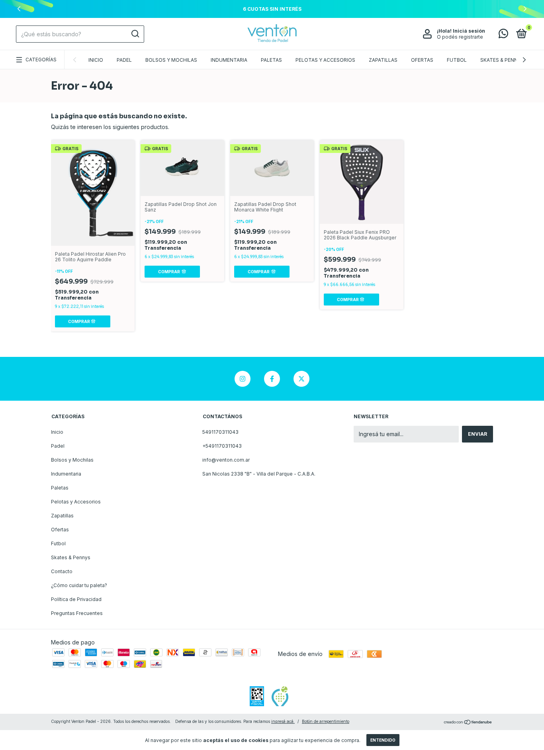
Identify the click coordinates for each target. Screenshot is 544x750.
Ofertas (422, 60)
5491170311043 (220, 432)
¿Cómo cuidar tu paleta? (79, 585)
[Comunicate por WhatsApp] (503, 35)
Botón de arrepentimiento (325, 721)
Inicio (95, 60)
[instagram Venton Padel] (242, 379)
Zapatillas (383, 60)
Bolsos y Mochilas (171, 60)
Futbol (457, 60)
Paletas (271, 60)
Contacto (61, 571)
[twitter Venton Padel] (301, 379)
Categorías (41, 60)
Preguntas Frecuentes (77, 613)
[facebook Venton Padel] (272, 379)
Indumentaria (229, 60)
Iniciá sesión (469, 31)
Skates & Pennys (502, 60)
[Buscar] (134, 34)
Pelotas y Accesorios (325, 60)
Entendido (382, 740)
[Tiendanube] (468, 722)
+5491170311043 (222, 446)
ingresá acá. (283, 721)
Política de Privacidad (76, 599)
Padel (124, 60)
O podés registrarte (460, 37)
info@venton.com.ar (226, 460)
